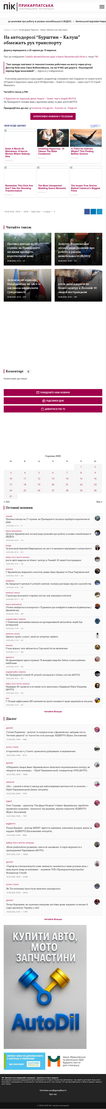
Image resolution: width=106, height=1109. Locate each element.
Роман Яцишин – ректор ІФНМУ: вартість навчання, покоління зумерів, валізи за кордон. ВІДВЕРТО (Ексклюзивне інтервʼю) (49, 830)
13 (53, 478)
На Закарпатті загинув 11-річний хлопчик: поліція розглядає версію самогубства (48, 583)
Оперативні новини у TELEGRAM (53, 116)
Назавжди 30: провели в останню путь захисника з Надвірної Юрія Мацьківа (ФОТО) (46, 688)
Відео (9, 801)
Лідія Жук (35, 211)
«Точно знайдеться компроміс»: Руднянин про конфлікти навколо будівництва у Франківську (48, 609)
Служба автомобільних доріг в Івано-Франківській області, (56, 56)
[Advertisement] (44, 336)
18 (25, 484)
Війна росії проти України (18, 557)
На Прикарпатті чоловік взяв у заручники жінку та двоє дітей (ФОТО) (40, 102)
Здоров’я (10, 657)
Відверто (10, 824)
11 (25, 478)
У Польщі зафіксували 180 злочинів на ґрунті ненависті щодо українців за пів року (49, 701)
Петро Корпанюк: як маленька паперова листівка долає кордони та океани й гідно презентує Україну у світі (47, 906)
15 (81, 478)
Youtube (59, 108)
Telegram (72, 108)
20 (53, 484)
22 (81, 484)
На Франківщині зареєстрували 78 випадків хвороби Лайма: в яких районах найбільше (45, 661)
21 (67, 484)
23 (95, 484)
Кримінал (10, 581)
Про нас (53, 1094)
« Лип (7, 501)
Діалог (11, 719)
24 (11, 490)
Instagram (47, 108)
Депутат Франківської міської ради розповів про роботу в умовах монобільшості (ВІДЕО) (48, 535)
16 (95, 478)
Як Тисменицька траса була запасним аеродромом (33, 888)
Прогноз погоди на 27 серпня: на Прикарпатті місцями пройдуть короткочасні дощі (48, 520)
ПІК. (97, 56)
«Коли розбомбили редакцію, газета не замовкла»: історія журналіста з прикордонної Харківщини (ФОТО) (44, 849)
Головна (7, 30)
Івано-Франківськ (14, 531)
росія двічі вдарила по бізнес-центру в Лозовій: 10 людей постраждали (77, 288)
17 (11, 484)
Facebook (36, 108)
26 (39, 490)
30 (95, 490)
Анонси (9, 569)
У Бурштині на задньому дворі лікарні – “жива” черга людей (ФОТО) (40, 98)
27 (53, 490)
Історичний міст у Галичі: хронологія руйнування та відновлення (41, 751)
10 (11, 478)
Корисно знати (13, 593)
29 (81, 490)
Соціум (15, 30)
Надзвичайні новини (16, 619)
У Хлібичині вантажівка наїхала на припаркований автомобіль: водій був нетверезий (44, 623)
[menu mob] (102, 7)
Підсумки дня (55, 400)
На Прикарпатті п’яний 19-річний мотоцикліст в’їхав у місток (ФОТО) (43, 675)
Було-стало (12, 747)
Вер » (99, 501)
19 (39, 484)
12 (39, 478)
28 (67, 490)
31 (11, 496)
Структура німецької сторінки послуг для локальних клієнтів (38, 595)
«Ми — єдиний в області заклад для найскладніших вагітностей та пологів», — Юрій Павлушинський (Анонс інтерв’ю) (47, 788)
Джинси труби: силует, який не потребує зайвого (32, 636)
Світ (7, 698)
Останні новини (19, 507)
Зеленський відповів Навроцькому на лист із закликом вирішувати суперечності (49, 548)
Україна (9, 646)
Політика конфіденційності (53, 1090)
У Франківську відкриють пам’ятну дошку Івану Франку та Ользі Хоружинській (47, 572)
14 (67, 478)
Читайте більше (53, 711)
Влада (8, 546)
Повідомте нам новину (55, 392)
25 (25, 490)
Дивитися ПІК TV (55, 409)
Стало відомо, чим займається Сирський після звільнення (37, 648)
